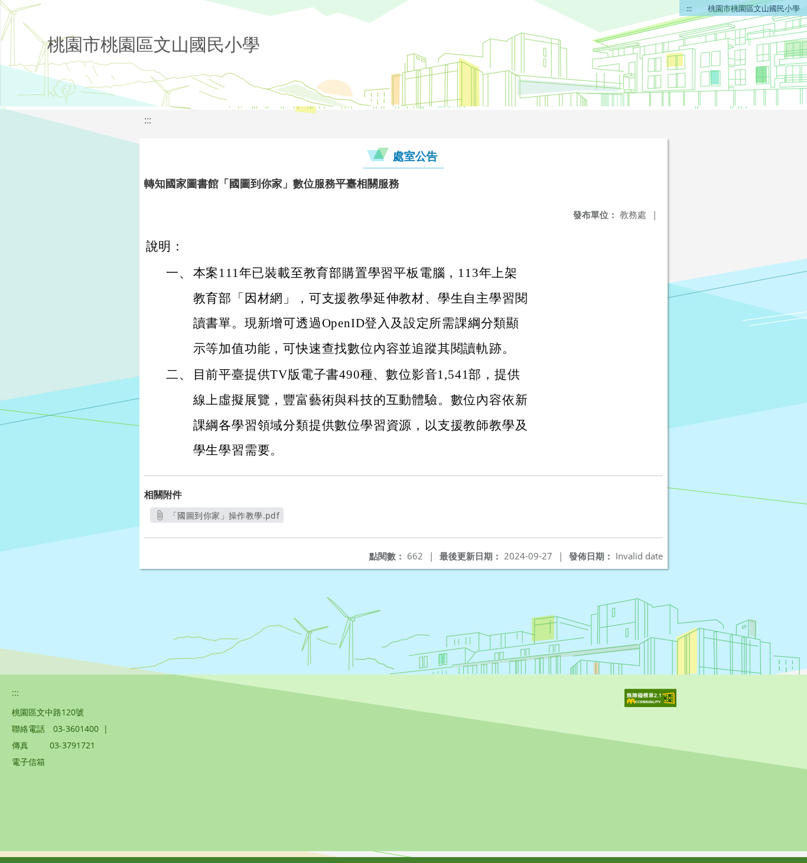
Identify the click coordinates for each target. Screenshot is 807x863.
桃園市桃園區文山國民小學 (754, 8)
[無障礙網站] (651, 703)
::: (689, 8)
